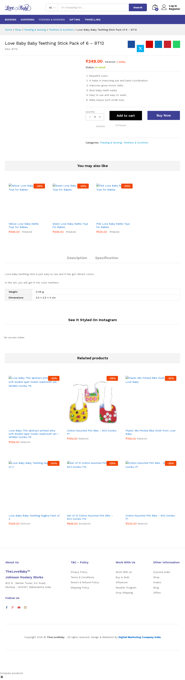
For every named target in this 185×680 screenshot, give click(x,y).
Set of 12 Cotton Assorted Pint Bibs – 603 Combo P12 (90, 517)
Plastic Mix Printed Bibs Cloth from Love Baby (150, 432)
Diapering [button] (27, 19)
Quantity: (90, 112)
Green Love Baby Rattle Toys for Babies (70, 225)
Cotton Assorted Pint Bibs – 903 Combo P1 (150, 517)
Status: (90, 67)
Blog (156, 587)
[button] (120, 125)
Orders (157, 582)
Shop (156, 577)
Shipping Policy (80, 587)
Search (137, 7)
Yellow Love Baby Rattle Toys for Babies (24, 225)
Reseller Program (126, 587)
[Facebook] (7, 608)
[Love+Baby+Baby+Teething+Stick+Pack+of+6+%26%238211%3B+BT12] (140, 48)
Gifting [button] (74, 19)
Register (174, 8)
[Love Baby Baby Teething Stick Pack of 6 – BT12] (131, 44)
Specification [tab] (106, 258)
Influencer (122, 582)
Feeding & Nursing (111, 142)
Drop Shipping (124, 592)
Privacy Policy (79, 572)
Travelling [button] (92, 19)
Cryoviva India (161, 572)
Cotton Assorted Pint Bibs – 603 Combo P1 (92, 432)
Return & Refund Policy (85, 582)
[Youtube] (19, 608)
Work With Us (124, 572)
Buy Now (163, 115)
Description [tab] (77, 258)
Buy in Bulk (122, 577)
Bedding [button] (10, 19)
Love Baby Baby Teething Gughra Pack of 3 (34, 517)
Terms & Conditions (82, 577)
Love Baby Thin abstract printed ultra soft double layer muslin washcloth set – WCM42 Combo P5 (34, 433)
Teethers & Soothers (135, 142)
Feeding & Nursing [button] (52, 19)
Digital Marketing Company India (140, 637)
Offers (157, 592)
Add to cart (126, 115)
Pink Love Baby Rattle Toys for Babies (113, 225)
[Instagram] (25, 607)
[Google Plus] (13, 608)
